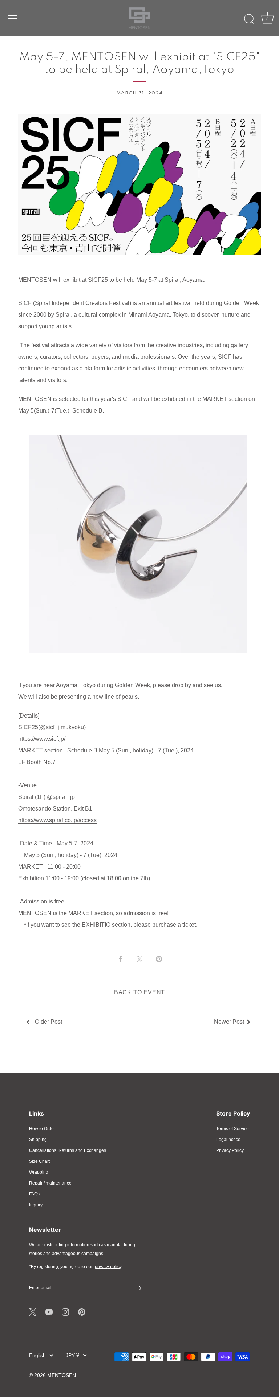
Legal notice (228, 1139)
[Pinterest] (81, 1311)
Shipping (38, 1139)
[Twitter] (32, 1311)
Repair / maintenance (50, 1183)
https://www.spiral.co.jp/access (57, 820)
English (37, 1355)
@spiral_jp (61, 797)
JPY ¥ (72, 1355)
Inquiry (36, 1204)
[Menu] (13, 18)
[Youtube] (49, 1311)
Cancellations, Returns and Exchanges (67, 1150)
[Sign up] (138, 1288)
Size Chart (39, 1161)
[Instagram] (65, 1311)
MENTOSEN (61, 1375)
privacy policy (108, 1266)
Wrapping (38, 1172)
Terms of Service (232, 1128)
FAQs (34, 1194)
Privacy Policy (230, 1150)
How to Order (42, 1128)
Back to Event (139, 992)
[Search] (249, 19)
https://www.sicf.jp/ (41, 739)
